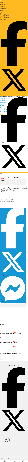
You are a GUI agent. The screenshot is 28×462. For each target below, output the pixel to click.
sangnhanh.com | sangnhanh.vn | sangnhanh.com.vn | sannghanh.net (9, 20)
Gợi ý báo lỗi (7, 441)
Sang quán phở (2, 11)
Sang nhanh (1, 1)
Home (0, 96)
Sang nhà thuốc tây (2, 9)
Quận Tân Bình (14, 96)
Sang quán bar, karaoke (17, 305)
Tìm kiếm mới (1, 325)
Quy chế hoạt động (7, 438)
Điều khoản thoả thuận (7, 439)
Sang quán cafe (2, 2)
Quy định (27, 459)
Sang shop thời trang (3, 5)
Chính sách (24, 459)
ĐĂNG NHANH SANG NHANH (4, 16)
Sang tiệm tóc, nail (2, 4)
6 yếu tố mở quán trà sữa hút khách (4, 15)
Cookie (7, 447)
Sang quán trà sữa (2, 6)
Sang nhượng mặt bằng (5, 305)
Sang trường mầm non (3, 8)
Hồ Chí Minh (10, 96)
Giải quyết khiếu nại (7, 440)
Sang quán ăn (2, 3)
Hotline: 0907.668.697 (3, 19)
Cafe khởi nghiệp (2, 12)
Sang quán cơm (22, 305)
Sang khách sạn (2, 10)
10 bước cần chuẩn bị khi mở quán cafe (5, 14)
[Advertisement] (5, 317)
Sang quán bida (2, 7)
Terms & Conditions (7, 446)
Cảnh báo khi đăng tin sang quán (4, 17)
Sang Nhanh (3, 96)
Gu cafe (1, 13)
